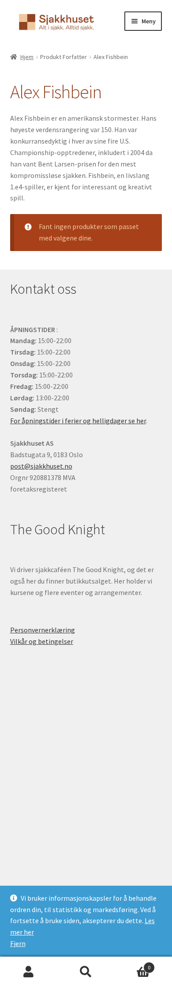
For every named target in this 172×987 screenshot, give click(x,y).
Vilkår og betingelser (41, 641)
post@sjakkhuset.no (41, 466)
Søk (86, 972)
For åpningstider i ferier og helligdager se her (78, 420)
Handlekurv (132, 964)
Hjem (27, 57)
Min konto (28, 972)
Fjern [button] (18, 943)
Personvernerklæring (42, 629)
